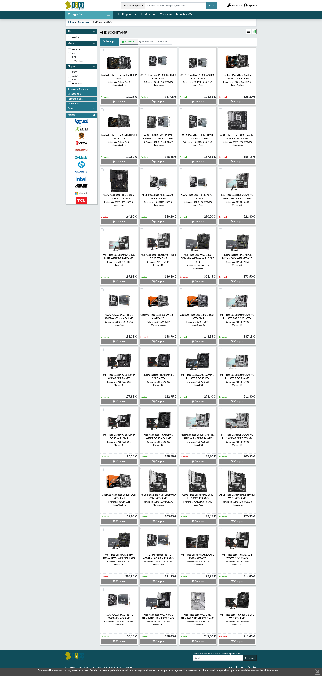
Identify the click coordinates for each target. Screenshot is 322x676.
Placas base (83, 22)
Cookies (128, 667)
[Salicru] (81, 150)
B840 (74, 80)
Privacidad (83, 667)
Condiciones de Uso (113, 667)
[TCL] (81, 200)
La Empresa (126, 14)
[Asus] (81, 186)
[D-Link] (81, 157)
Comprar (120, 102)
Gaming (75, 37)
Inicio (71, 22)
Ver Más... (78, 61)
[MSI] (81, 143)
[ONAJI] (81, 136)
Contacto (166, 14)
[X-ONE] (81, 128)
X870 (74, 72)
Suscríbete (249, 658)
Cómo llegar (96, 667)
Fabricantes (148, 14)
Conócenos (70, 667)
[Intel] (81, 179)
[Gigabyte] (81, 171)
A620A (75, 76)
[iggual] (81, 121)
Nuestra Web (185, 14)
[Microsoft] (81, 193)
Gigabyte (76, 49)
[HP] (81, 164)
